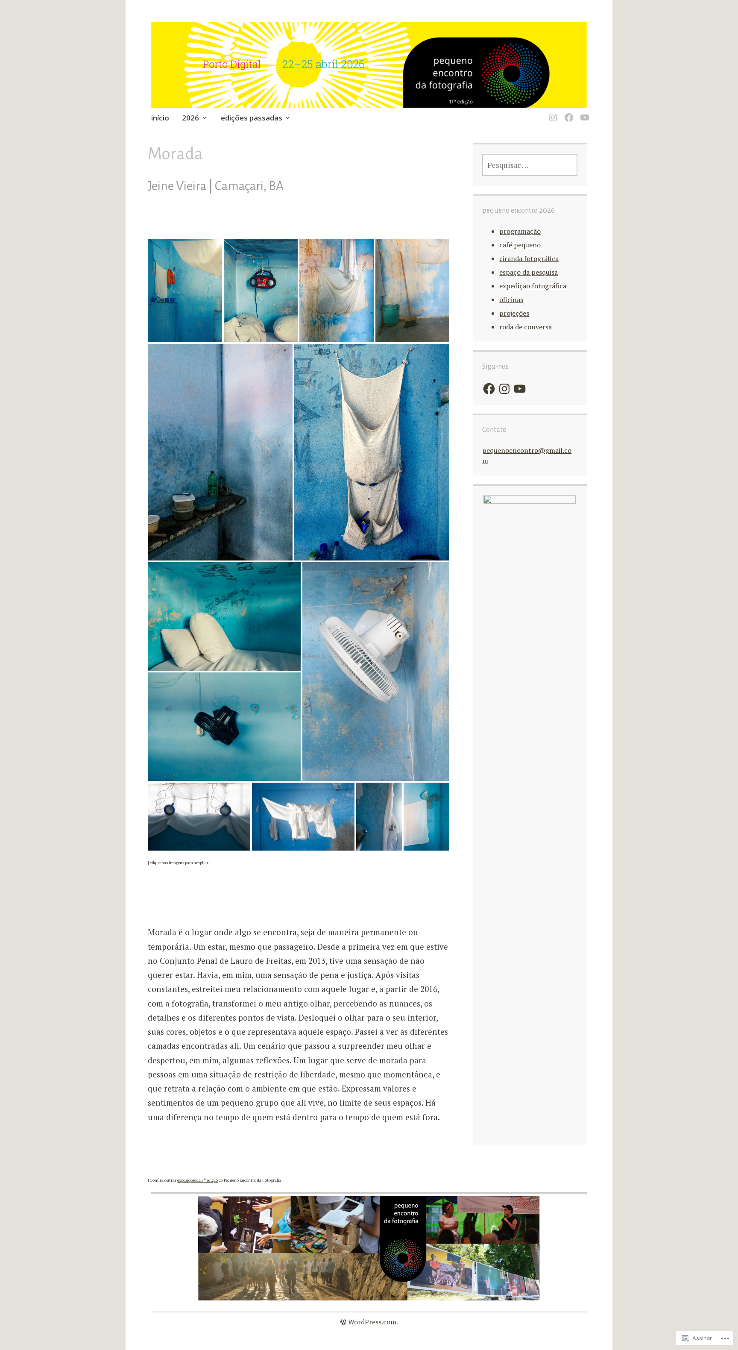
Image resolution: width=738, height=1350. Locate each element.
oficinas (511, 299)
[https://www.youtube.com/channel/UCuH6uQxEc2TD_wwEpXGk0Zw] (583, 112)
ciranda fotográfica (529, 258)
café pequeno (520, 244)
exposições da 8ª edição (197, 1180)
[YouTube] (520, 389)
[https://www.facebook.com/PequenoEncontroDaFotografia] (567, 112)
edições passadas (251, 118)
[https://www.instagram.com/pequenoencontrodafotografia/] (551, 112)
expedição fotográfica (532, 286)
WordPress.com (372, 1322)
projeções (514, 313)
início (160, 118)
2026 (190, 118)
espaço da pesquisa (528, 272)
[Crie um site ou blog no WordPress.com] (343, 1322)
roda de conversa (525, 327)
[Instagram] (504, 389)
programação (520, 231)
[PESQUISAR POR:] (529, 165)
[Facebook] (489, 389)
